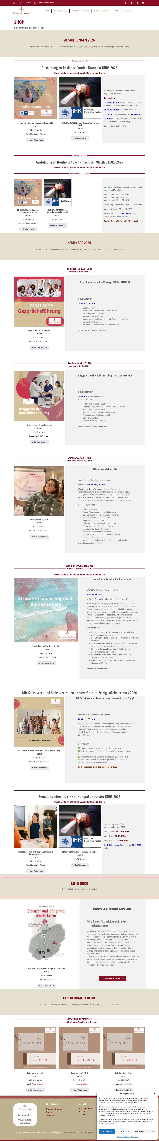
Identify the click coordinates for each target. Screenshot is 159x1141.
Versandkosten (48, 979)
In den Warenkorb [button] (35, 140)
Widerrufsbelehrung (123, 1137)
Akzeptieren (107, 1131)
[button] (154, 1094)
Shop (117, 11)
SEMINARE (75, 11)
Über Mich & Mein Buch (101, 11)
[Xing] (137, 3)
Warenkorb (127, 11)
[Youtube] (143, 3)
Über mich (82, 1104)
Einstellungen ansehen (144, 1131)
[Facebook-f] (125, 3)
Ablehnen (125, 1131)
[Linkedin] (131, 3)
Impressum (134, 1137)
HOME (47, 11)
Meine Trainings (52, 1104)
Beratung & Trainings (60, 11)
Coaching (86, 11)
